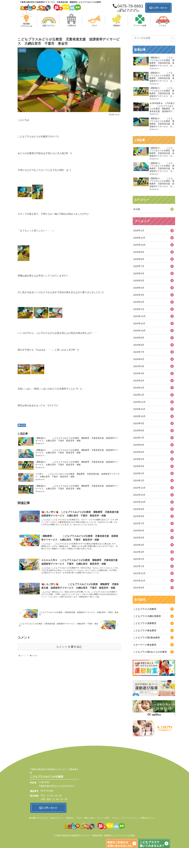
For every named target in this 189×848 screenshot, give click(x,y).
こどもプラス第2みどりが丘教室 (150, 652)
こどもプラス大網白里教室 (147, 616)
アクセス (115, 818)
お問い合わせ (160, 7)
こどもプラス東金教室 (144, 630)
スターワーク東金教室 (144, 645)
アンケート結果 (103, 818)
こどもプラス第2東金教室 (146, 637)
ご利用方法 (69, 818)
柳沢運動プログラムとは (38, 818)
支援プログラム (56, 818)
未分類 (23, 425)
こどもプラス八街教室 (144, 609)
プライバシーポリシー (129, 818)
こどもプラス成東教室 (144, 623)
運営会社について (148, 818)
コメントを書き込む (69, 646)
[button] (172, 38)
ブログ (78, 818)
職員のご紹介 (89, 818)
